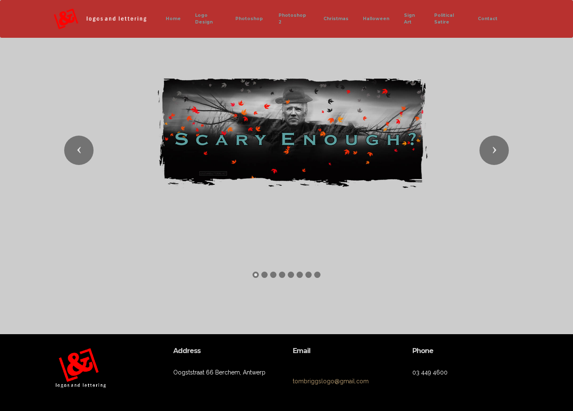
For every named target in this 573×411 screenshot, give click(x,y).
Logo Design (204, 19)
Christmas (336, 18)
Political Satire (444, 19)
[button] (79, 150)
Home (173, 18)
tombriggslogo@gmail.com (331, 381)
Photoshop (249, 18)
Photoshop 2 (292, 19)
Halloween (376, 18)
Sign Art (409, 19)
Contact (487, 18)
